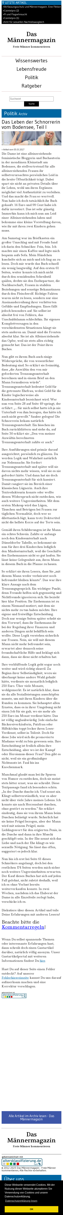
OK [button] (31, 1209)
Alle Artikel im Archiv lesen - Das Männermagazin (31, 1117)
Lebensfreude (31, 69)
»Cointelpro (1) (11, 18)
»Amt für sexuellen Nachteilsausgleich (23, 21)
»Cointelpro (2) (11, 10)
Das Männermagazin (31, 37)
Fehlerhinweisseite (15, 978)
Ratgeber (31, 86)
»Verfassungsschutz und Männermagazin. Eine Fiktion (32, 6)
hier (42, 961)
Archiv (23, 114)
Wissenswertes (31, 60)
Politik (31, 77)
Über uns (14, 1179)
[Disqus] (32, 1054)
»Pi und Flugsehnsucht (15, 14)
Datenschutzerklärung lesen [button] (21, 1200)
